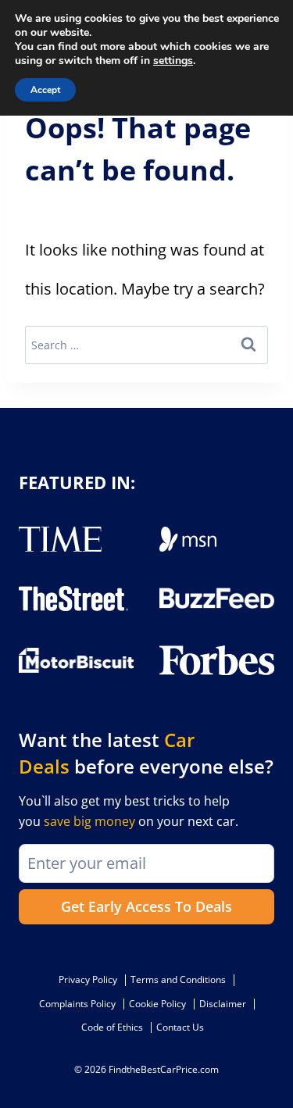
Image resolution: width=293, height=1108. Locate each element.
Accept (45, 90)
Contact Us (180, 1027)
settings (173, 61)
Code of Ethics (112, 1027)
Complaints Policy (77, 1003)
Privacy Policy (88, 979)
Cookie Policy (157, 1003)
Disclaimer (222, 1003)
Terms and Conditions (178, 979)
